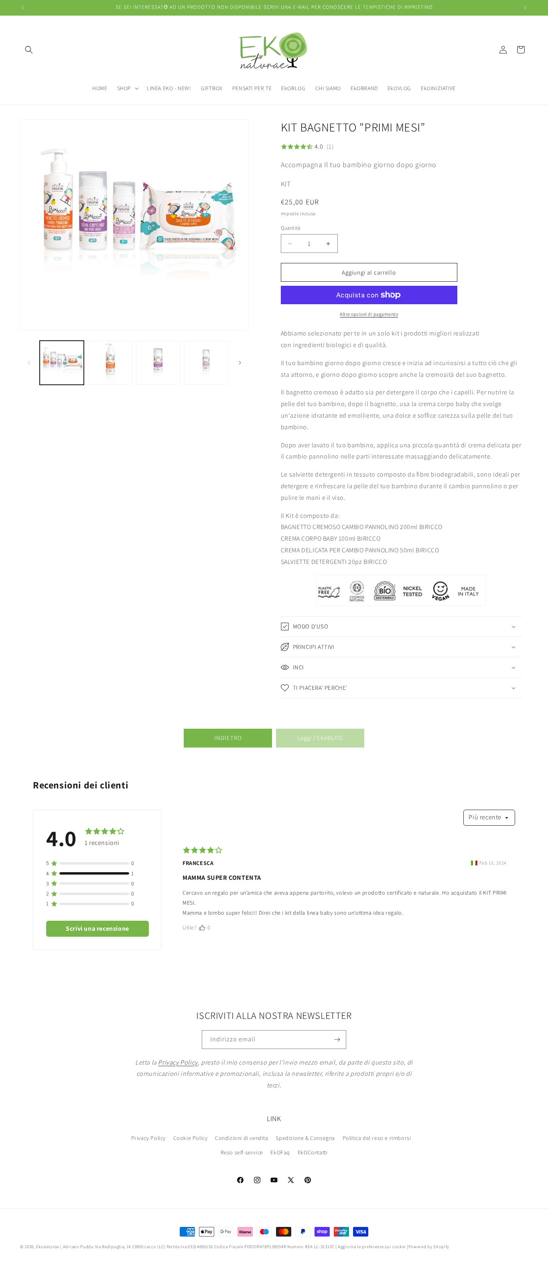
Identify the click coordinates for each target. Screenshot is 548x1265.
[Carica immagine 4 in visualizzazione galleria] (206, 363)
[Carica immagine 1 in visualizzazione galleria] (62, 363)
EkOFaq (280, 1152)
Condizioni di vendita (241, 1138)
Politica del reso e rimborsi (377, 1138)
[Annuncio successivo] (525, 7)
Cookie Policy (190, 1138)
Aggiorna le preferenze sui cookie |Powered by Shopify (393, 1246)
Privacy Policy (148, 1138)
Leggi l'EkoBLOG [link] (320, 738)
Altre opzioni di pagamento (369, 314)
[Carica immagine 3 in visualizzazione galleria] (158, 363)
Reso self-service (242, 1152)
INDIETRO (228, 738)
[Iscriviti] (337, 1039)
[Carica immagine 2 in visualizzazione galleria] (110, 363)
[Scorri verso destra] (240, 363)
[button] (29, 50)
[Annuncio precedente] (23, 7)
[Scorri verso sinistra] (29, 363)
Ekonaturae (47, 1246)
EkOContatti (313, 1152)
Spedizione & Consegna (305, 1138)
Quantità (290, 227)
